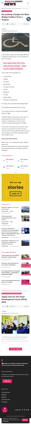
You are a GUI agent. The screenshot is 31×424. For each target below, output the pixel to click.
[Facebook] (8, 160)
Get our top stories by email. (9, 138)
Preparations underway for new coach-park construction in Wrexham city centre (10, 242)
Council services (6, 11)
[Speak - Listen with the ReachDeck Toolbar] (28, 19)
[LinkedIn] (23, 167)
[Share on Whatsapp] (10, 24)
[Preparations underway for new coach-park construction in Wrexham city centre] (25, 243)
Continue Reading (15, 349)
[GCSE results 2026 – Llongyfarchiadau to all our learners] (25, 218)
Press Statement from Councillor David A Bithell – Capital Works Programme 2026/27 (11, 272)
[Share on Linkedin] (12, 24)
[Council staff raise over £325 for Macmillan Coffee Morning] (25, 257)
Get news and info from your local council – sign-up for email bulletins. (15, 66)
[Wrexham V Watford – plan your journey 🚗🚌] (25, 209)
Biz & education (5, 221)
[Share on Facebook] (5, 24)
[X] (23, 160)
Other (11, 221)
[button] (25, 420)
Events (11, 211)
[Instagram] (8, 167)
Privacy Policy (6, 421)
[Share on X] (7, 24)
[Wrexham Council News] (13, 3)
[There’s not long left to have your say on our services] (25, 282)
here (9, 113)
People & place (5, 211)
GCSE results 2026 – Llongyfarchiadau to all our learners (9, 218)
